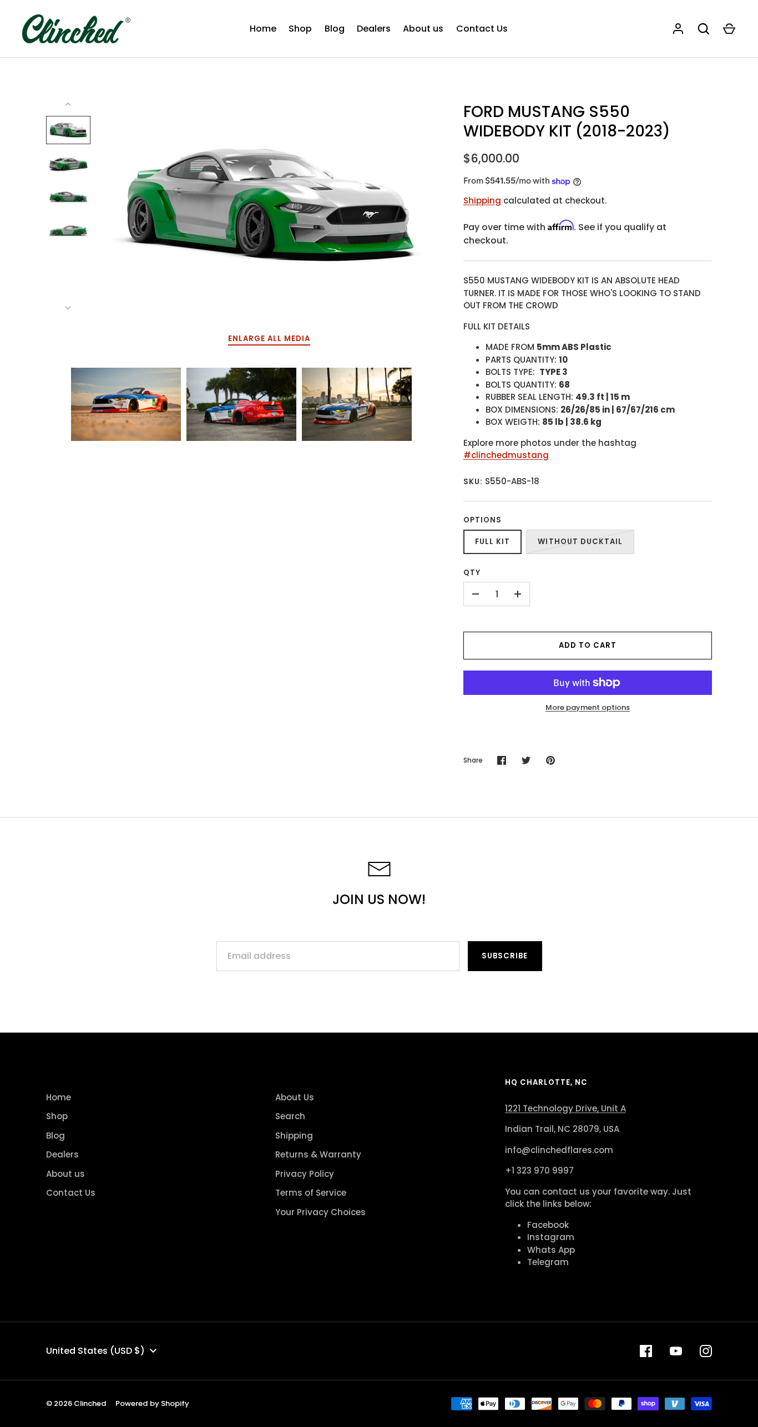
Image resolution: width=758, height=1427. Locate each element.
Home (263, 28)
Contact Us (482, 28)
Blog (335, 28)
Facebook (548, 1225)
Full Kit (492, 541)
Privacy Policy (304, 1174)
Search (290, 1116)
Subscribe (505, 956)
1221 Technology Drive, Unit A (565, 1108)
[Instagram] (706, 1351)
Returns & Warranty (318, 1154)
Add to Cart (588, 645)
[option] (126, 404)
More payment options (587, 707)
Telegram (548, 1262)
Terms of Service (310, 1193)
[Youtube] (676, 1351)
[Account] (678, 29)
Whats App (551, 1250)
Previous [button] (32, 404)
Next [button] (449, 404)
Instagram (550, 1237)
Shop (300, 28)
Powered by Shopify (152, 1403)
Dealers (374, 28)
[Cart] (729, 29)
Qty (472, 572)
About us (423, 28)
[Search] (703, 29)
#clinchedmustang (506, 455)
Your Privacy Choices (320, 1212)
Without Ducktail (580, 541)
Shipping (482, 200)
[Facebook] (646, 1351)
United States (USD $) (95, 1350)
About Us (294, 1097)
